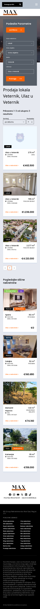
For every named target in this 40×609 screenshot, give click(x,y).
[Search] (20, 4)
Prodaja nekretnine (9, 548)
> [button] (14, 268)
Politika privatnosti (12, 498)
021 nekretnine (8, 524)
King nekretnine (8, 541)
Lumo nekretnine (25, 548)
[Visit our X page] (22, 494)
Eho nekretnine (25, 531)
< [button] (5, 268)
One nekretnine (25, 543)
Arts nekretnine (8, 543)
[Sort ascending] (28, 122)
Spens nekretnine (9, 533)
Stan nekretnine (8, 536)
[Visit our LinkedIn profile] (26, 494)
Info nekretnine (25, 524)
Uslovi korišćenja (29, 498)
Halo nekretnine (25, 529)
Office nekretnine (9, 529)
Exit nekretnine (25, 536)
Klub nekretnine (8, 531)
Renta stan (6, 546)
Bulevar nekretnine (26, 526)
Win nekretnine (25, 533)
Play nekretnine (8, 538)
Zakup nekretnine (26, 546)
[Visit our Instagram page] (14, 494)
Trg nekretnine (25, 541)
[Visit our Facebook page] (10, 494)
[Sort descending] (31, 122)
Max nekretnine (25, 538)
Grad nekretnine (8, 521)
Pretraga (12, 79)
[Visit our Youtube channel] (18, 494)
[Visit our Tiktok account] (30, 494)
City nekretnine (25, 521)
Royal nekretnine (8, 526)
